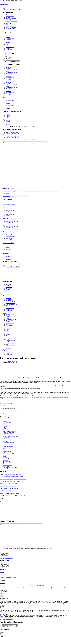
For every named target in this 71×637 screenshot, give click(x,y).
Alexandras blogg (9, 234)
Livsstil (7, 247)
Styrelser (7, 318)
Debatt (4, 424)
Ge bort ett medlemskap (11, 18)
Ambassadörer (9, 73)
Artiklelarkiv (8, 348)
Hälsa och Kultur (6, 429)
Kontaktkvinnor (9, 74)
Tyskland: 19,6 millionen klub (12, 133)
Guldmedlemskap (9, 300)
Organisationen (9, 67)
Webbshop (5, 349)
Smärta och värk (6, 461)
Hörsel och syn (6, 437)
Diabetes (5, 426)
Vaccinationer (6, 466)
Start (4, 295)
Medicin (4, 448)
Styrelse (7, 71)
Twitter (7, 116)
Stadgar (7, 78)
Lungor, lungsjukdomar (8, 446)
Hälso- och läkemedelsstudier (9, 431)
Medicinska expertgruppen (11, 319)
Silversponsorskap (10, 299)
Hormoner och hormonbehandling (10, 436)
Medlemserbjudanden (10, 19)
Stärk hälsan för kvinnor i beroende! (8, 486)
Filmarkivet (8, 211)
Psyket (4, 456)
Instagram (8, 115)
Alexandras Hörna (10, 210)
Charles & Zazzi (11, 340)
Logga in (7, 35)
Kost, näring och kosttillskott (9, 442)
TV (4, 207)
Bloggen (6, 232)
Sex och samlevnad (7, 458)
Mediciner (5, 450)
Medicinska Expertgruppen (11, 72)
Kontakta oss (8, 284)
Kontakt (4, 350)
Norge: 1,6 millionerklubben (12, 132)
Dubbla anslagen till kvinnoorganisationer (9, 488)
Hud (4, 438)
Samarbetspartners (10, 77)
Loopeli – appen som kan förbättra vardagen (9, 493)
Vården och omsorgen (7, 468)
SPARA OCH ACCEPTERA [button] (6, 617)
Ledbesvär (5, 445)
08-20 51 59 (6, 557)
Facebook (8, 114)
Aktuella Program (7, 331)
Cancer (4, 423)
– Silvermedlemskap (10, 16)
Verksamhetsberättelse (10, 79)
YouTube (8, 117)
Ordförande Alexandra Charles (12, 69)
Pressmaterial (8, 328)
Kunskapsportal (6, 333)
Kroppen (5, 443)
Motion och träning (7, 451)
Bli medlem (8, 14)
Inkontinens (5, 440)
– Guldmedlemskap (10, 17)
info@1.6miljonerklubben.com (6, 558)
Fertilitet (4, 428)
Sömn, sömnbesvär (7, 462)
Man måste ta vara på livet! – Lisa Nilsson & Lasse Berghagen (13, 495)
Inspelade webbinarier (10, 202)
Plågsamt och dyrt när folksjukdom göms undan (10, 474)
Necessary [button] (2, 606)
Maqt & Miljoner (9, 222)
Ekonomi (5, 427)
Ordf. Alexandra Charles (11, 316)
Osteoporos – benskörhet (8, 453)
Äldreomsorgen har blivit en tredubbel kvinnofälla (11, 483)
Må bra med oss (8, 243)
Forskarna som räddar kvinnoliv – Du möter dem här (11, 481)
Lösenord (5, 58)
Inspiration (8, 245)
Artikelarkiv (8, 256)
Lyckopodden (9, 223)
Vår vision (8, 68)
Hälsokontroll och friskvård (9, 432)
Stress (4, 463)
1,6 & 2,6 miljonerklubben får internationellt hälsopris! (12, 476)
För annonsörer (9, 287)
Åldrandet (5, 419)
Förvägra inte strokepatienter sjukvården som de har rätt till (13, 479)
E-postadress (6, 56)
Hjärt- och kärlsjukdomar (8, 435)
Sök (4, 264)
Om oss (4, 313)
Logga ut (7, 42)
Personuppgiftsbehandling (11, 21)
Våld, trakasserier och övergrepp (10, 467)
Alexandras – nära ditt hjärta (12, 221)
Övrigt (4, 455)
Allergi (4, 421)
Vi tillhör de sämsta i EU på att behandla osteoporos (11, 490)
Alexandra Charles (8, 188)
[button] (37, 22)
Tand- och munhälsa (7, 465)
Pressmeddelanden (10, 100)
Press (4, 326)
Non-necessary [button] (3, 612)
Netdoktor (5, 452)
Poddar (5, 218)
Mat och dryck (6, 447)
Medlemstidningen (10, 38)
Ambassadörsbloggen (10, 236)
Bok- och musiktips (7, 422)
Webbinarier (8, 39)
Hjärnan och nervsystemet (13, 362)
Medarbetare (8, 76)
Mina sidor (8, 37)
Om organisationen (10, 314)
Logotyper (8, 103)
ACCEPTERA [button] (3, 590)
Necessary (4, 607)
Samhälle (5, 457)
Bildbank (8, 102)
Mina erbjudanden (10, 40)
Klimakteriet (5, 441)
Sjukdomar (5, 460)
